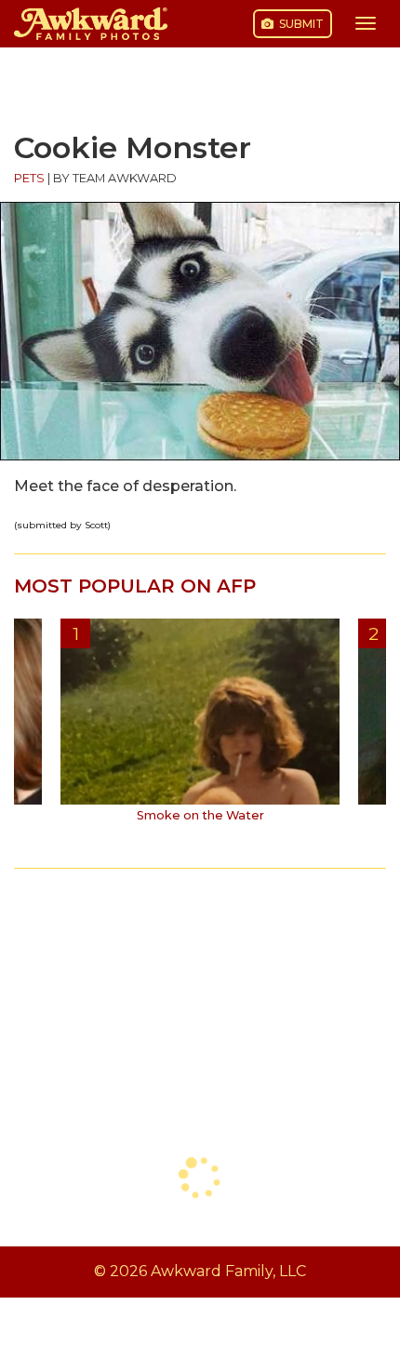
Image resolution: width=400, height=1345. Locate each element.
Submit (300, 24)
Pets (29, 178)
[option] (200, 727)
